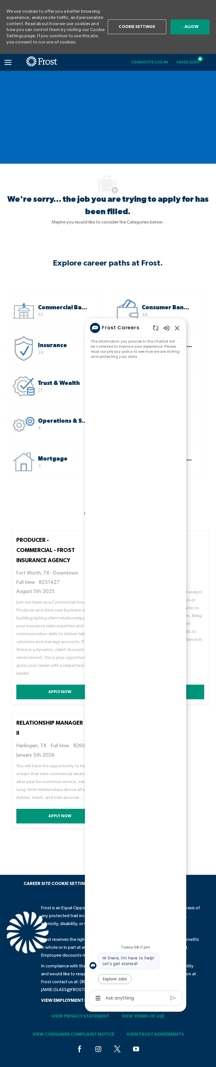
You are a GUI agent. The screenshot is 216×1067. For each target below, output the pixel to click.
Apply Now (75, 692)
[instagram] (98, 1049)
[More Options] (98, 998)
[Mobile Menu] (8, 62)
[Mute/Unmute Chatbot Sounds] (166, 328)
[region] (135, 662)
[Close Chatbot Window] (177, 328)
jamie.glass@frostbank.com (74, 989)
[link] (149, 62)
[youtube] (136, 1049)
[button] (137, 26)
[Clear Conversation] (156, 328)
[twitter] (117, 1049)
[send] (173, 998)
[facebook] (79, 1049)
